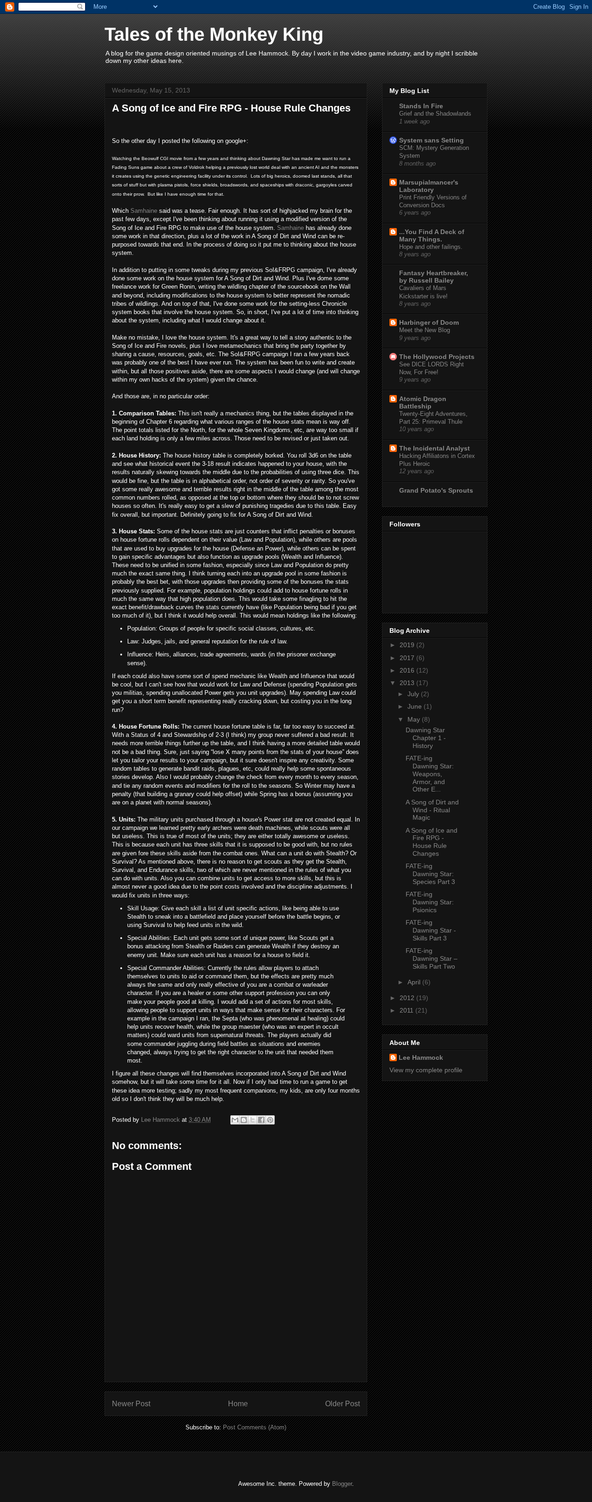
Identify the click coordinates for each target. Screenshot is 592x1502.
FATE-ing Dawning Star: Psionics (430, 902)
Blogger (342, 1483)
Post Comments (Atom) (254, 1427)
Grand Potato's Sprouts (436, 490)
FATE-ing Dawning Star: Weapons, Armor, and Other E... (430, 773)
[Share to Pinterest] (270, 1120)
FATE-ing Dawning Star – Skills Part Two (431, 958)
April (414, 982)
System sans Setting (431, 140)
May (414, 719)
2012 (408, 997)
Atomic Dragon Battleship (422, 402)
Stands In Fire (421, 106)
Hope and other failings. (430, 246)
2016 (408, 670)
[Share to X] (252, 1120)
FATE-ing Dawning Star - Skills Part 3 (431, 930)
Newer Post (131, 1404)
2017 (408, 657)
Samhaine (143, 210)
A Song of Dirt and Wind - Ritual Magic (432, 810)
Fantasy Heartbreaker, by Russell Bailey (433, 276)
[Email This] (235, 1120)
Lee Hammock (421, 1057)
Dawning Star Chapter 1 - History (426, 737)
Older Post (342, 1404)
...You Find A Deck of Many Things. (431, 235)
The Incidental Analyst (434, 448)
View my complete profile (425, 1070)
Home (238, 1404)
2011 (407, 1010)
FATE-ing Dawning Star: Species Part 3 (430, 873)
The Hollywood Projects (437, 356)
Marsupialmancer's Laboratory (428, 186)
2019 (408, 645)
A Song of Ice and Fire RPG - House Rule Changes (431, 842)
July (414, 694)
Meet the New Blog (424, 330)
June (415, 706)
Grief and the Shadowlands (435, 113)
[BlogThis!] (243, 1120)
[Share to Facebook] (261, 1120)
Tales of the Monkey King (214, 34)
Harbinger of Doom (429, 322)
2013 (408, 682)
